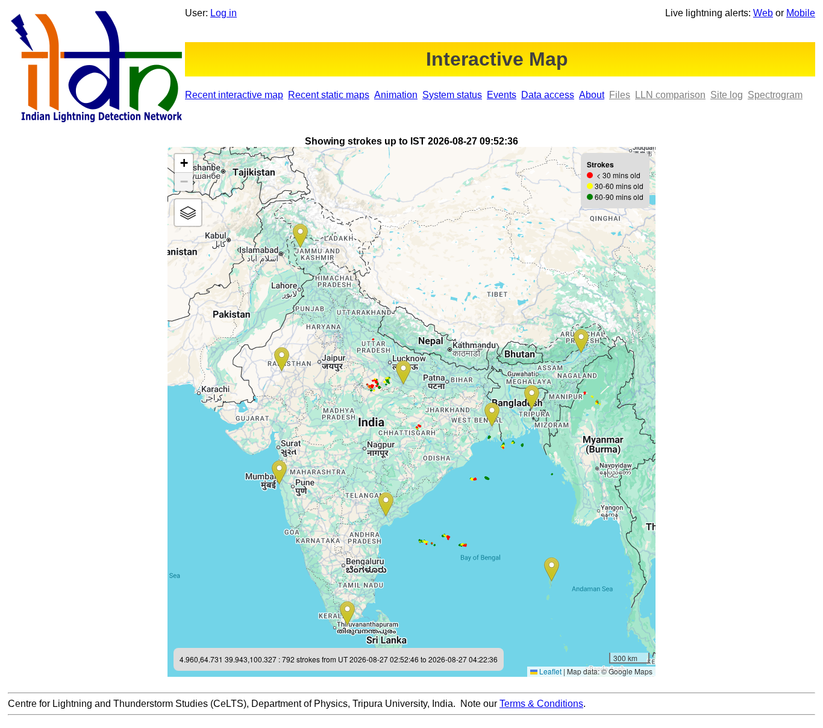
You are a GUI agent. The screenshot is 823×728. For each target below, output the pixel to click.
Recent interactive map (234, 95)
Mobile (800, 13)
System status (452, 95)
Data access (547, 95)
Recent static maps (328, 95)
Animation (396, 95)
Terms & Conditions (541, 703)
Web (763, 13)
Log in (223, 13)
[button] (581, 341)
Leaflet (549, 671)
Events (501, 95)
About (591, 95)
